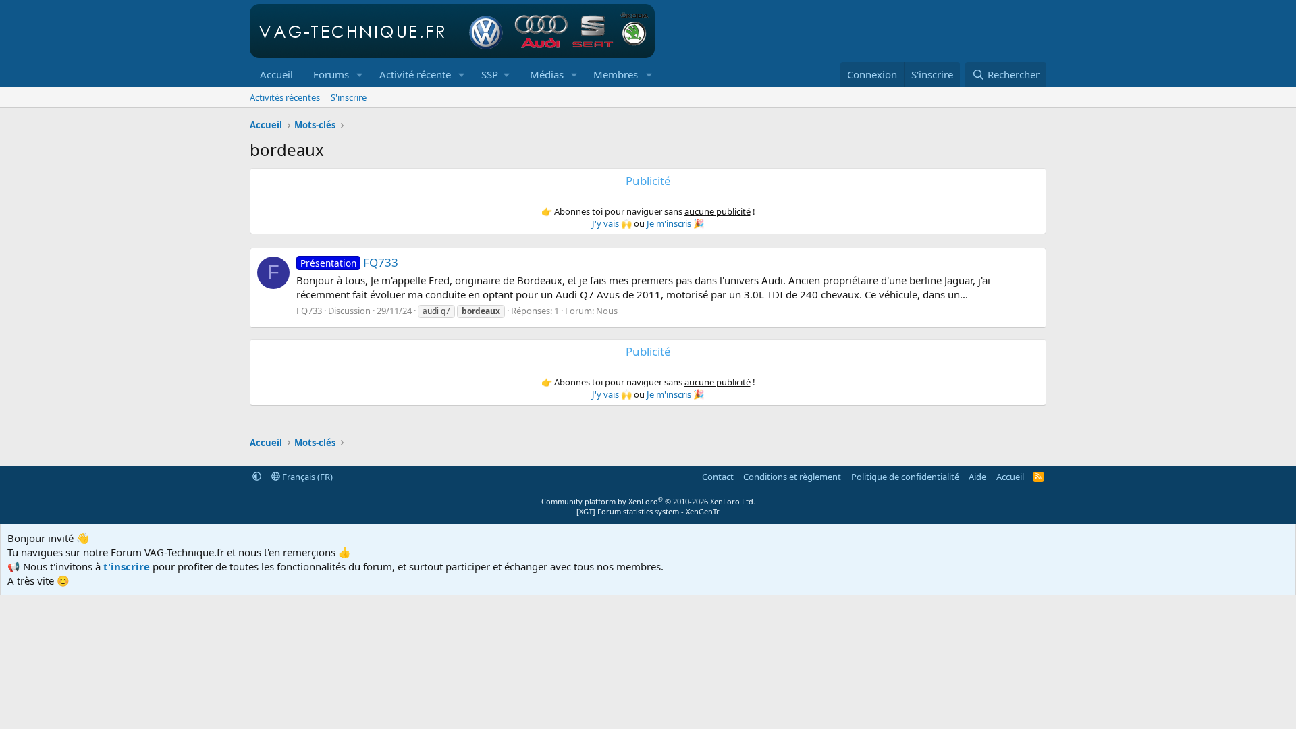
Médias (547, 74)
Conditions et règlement (792, 476)
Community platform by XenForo (648, 501)
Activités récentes (285, 97)
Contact (718, 476)
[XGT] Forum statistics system (648, 511)
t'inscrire (126, 566)
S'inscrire (349, 97)
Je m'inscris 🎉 (675, 223)
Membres (615, 74)
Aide (977, 476)
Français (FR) (306, 476)
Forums (331, 74)
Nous (607, 310)
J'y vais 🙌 (612, 223)
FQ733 (349, 262)
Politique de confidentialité (905, 476)
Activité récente (415, 74)
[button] (359, 74)
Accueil (276, 74)
